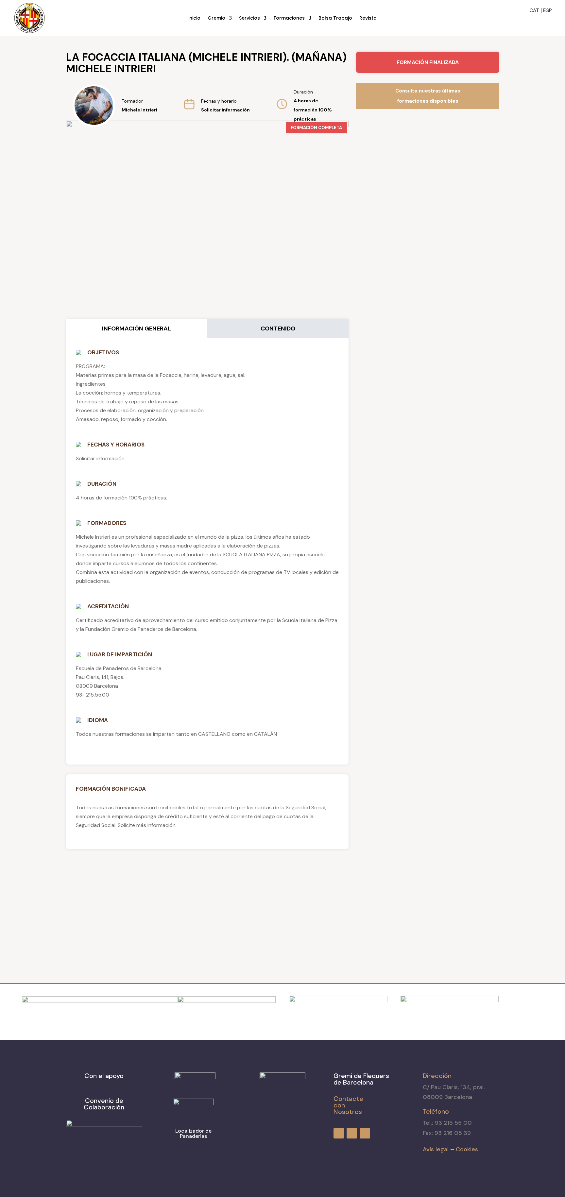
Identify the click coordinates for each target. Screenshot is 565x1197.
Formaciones (289, 18)
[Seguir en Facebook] (523, 20)
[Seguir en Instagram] (535, 20)
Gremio (216, 18)
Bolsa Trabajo (335, 18)
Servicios (249, 18)
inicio (194, 18)
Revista (368, 18)
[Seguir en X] (547, 20)
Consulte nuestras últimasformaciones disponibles (427, 96)
